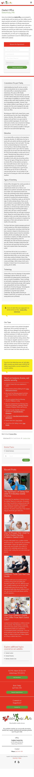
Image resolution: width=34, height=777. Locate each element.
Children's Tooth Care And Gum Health (17, 575)
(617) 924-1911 (24, 34)
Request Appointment (17, 692)
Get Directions (17, 677)
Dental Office (13, 434)
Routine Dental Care (11, 659)
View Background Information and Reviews (17, 417)
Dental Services (10, 451)
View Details (19, 420)
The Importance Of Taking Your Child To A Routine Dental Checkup (16, 493)
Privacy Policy (15, 758)
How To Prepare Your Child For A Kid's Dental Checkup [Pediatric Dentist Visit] (16, 535)
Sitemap (20, 758)
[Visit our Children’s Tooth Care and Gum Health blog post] (17, 572)
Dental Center (9, 653)
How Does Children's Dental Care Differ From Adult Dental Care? (16, 617)
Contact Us (17, 707)
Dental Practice (10, 656)
